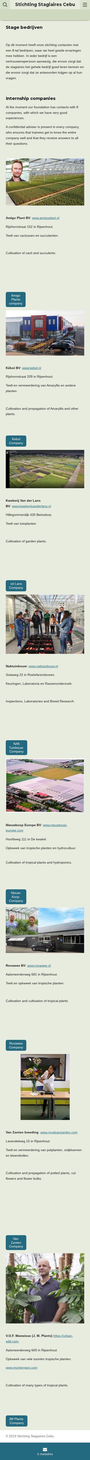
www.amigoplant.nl (45, 218)
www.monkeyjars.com (21, 1367)
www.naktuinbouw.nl (43, 666)
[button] (45, 857)
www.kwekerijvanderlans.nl (31, 506)
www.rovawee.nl (39, 965)
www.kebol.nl (31, 368)
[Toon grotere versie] (45, 333)
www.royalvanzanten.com (59, 1132)
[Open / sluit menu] (85, 4)
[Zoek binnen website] (5, 4)
